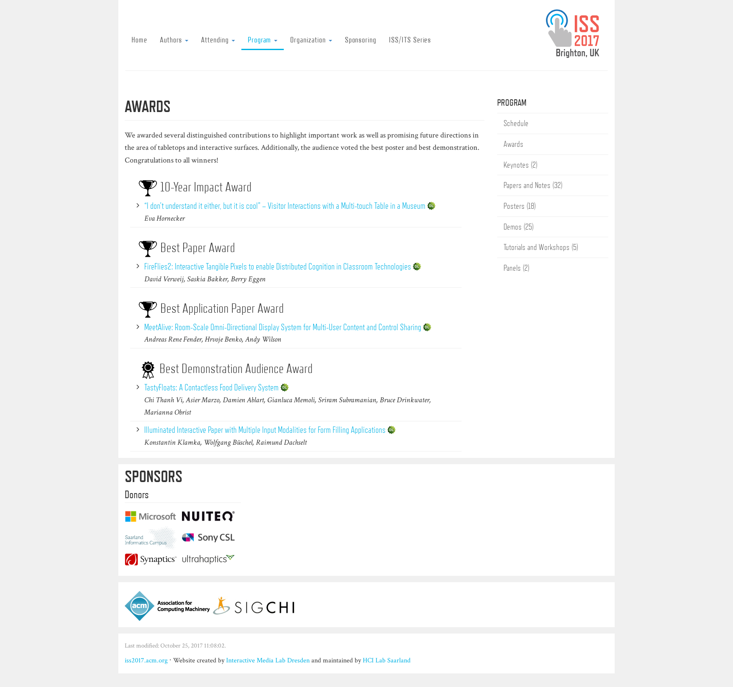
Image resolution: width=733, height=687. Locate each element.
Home (139, 39)
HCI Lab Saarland (387, 660)
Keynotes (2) (520, 165)
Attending (215, 39)
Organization (308, 39)
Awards (513, 144)
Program (261, 39)
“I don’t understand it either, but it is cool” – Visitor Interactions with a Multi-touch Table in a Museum (284, 205)
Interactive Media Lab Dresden (268, 660)
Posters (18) (520, 206)
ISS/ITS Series (410, 39)
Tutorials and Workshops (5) (541, 247)
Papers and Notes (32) (533, 185)
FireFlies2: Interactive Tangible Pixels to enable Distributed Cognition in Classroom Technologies (277, 266)
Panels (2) (516, 268)
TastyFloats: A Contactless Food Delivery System (211, 387)
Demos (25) (519, 227)
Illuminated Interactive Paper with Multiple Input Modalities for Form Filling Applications (265, 429)
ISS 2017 (576, 33)
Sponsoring (360, 39)
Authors (172, 39)
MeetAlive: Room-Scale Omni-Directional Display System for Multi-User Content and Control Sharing (282, 327)
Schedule (516, 123)
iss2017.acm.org (146, 660)
